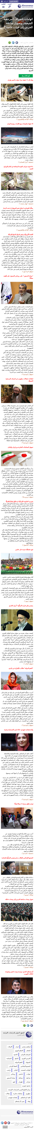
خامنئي (21, 1074)
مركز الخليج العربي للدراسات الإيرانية (19, 1089)
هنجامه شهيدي (12, 1097)
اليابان (16, 1070)
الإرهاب (10, 1046)
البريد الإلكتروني (28, 1127)
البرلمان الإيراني (25, 1054)
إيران (17, 1046)
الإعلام (28, 1050)
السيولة (28, 1062)
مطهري (28, 1093)
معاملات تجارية (17, 1093)
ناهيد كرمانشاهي (25, 1097)
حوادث (28, 1074)
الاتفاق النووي (19, 1050)
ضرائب (28, 1082)
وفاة (29, 1101)
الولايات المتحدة (25, 1070)
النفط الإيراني (13, 1066)
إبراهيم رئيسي (26, 1046)
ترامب (9, 1070)
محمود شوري (26, 1086)
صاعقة (28, 1078)
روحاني (13, 1074)
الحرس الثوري (26, 1058)
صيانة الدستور (11, 1078)
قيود (14, 1082)
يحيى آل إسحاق (19, 1101)
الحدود (15, 1054)
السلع (16, 1058)
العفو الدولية (18, 1062)
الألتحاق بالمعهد (13, 1)
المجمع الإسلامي (25, 1066)
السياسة (9, 1058)
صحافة (21, 1078)
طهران (21, 1082)
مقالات (8, 1093)
